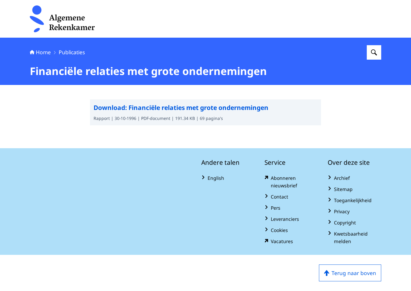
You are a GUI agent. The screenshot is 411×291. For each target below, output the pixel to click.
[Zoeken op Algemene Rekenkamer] (374, 52)
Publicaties (72, 52)
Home (43, 52)
